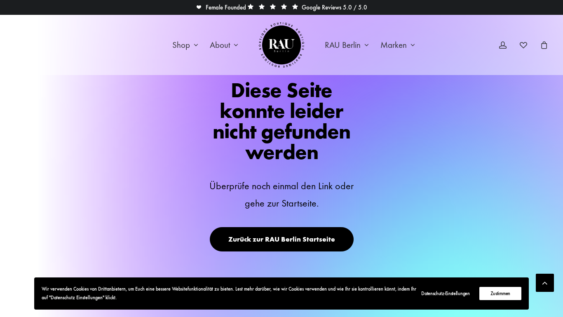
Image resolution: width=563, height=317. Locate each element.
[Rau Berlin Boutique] (281, 45)
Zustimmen (500, 293)
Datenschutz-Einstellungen (445, 293)
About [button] (220, 45)
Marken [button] (393, 45)
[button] (221, 7)
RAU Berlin (343, 45)
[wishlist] (527, 45)
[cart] (543, 45)
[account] (508, 45)
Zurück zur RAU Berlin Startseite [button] (281, 239)
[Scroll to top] (545, 281)
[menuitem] (185, 45)
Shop (181, 45)
